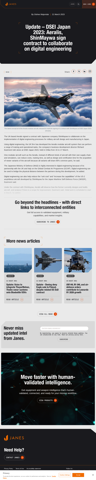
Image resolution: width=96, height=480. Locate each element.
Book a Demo (87, 4)
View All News (46, 314)
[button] (78, 4)
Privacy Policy (8, 468)
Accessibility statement (34, 468)
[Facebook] (74, 71)
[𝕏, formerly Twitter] (79, 71)
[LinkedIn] (84, 71)
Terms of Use (20, 468)
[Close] (93, 475)
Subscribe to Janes (46, 222)
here (81, 335)
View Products (46, 400)
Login (72, 4)
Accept (78, 475)
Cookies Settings (65, 475)
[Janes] (11, 4)
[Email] (90, 71)
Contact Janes (13, 457)
